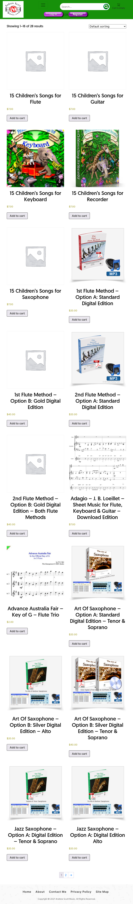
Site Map (102, 891)
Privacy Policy (81, 891)
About (40, 891)
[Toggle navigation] (43, 5)
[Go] (106, 6)
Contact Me (57, 891)
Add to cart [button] (17, 118)
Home (27, 891)
